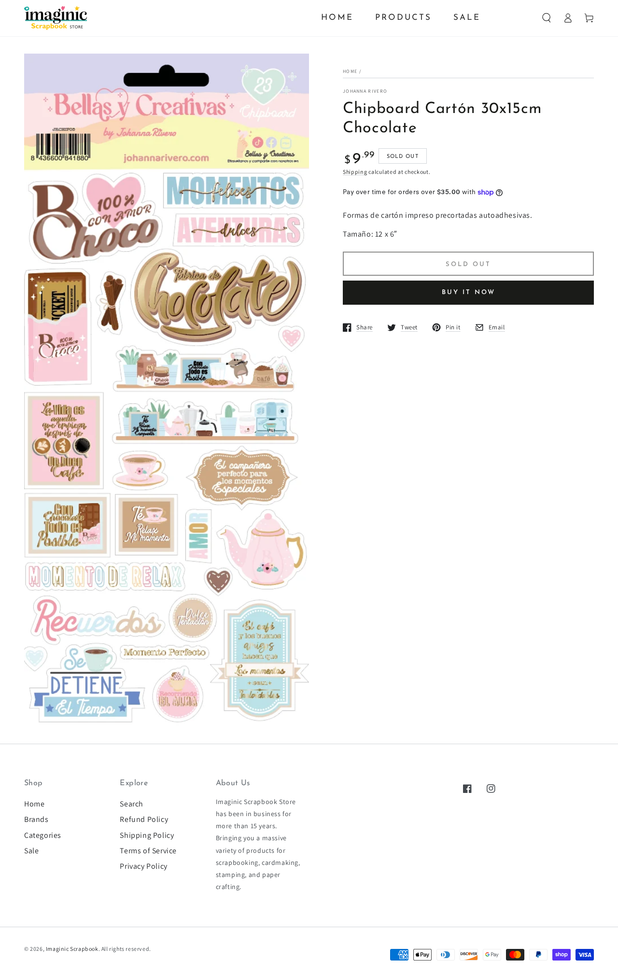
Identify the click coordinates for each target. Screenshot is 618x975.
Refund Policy (144, 819)
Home (350, 71)
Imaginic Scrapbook (72, 948)
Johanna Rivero (365, 91)
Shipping (355, 171)
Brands (36, 819)
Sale (31, 851)
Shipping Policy (147, 835)
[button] (546, 17)
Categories (42, 835)
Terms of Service (148, 851)
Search (131, 804)
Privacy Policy (143, 866)
